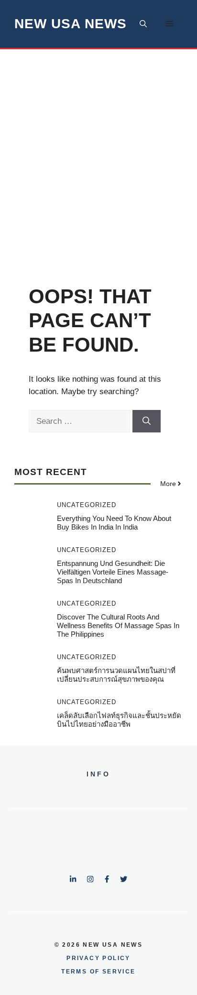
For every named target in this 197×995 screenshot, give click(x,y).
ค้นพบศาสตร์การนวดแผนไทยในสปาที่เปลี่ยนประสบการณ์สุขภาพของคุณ (116, 674)
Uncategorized (86, 505)
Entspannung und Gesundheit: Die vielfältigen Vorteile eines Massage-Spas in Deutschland (112, 572)
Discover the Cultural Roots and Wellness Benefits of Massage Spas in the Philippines (118, 625)
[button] (143, 24)
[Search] (146, 421)
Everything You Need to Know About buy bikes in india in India (114, 522)
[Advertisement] (98, 152)
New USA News (70, 23)
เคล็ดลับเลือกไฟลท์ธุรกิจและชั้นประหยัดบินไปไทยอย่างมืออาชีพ (119, 719)
